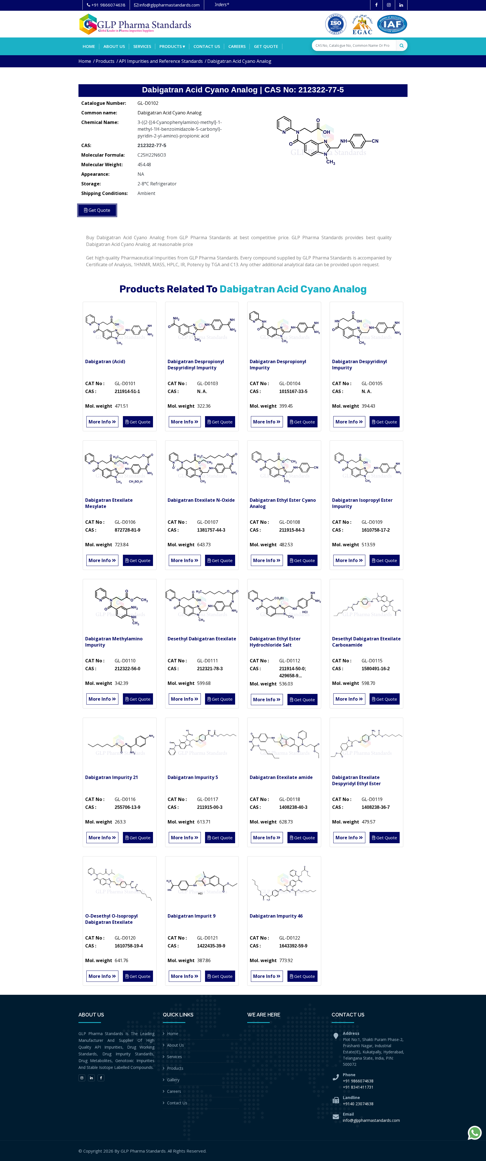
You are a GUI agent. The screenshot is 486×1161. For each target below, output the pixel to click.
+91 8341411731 (358, 1087)
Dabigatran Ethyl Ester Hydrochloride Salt (275, 642)
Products (105, 61)
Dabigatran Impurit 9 (191, 916)
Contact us (207, 46)
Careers (237, 46)
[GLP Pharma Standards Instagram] (388, 5)
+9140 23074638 (358, 1103)
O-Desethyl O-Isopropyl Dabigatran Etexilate (111, 919)
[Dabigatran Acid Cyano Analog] (327, 139)
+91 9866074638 (358, 1081)
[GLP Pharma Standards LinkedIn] (401, 5)
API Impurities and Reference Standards (161, 61)
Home (89, 46)
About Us (175, 1045)
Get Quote (266, 46)
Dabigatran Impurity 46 (276, 916)
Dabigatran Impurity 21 (111, 777)
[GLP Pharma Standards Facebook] (376, 5)
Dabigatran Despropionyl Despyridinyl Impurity (196, 364)
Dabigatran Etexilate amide (281, 777)
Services (142, 46)
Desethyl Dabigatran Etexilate (202, 639)
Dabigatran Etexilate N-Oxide (201, 500)
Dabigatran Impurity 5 (193, 777)
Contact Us (177, 1102)
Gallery (173, 1079)
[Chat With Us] (475, 1133)
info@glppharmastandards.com (371, 1120)
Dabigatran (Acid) (105, 361)
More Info (100, 422)
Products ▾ (172, 46)
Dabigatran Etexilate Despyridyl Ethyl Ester (356, 780)
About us (114, 46)
